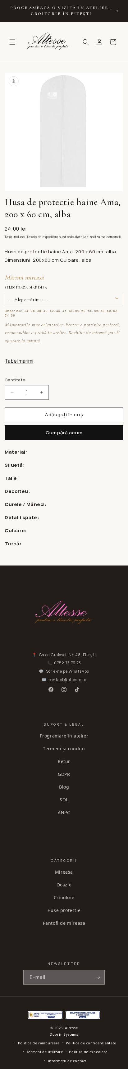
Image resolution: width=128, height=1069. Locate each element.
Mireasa (64, 872)
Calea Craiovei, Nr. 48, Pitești (67, 654)
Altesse (71, 1027)
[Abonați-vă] (97, 977)
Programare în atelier (64, 736)
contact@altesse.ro (67, 679)
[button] (12, 42)
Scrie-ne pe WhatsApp (67, 671)
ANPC (64, 812)
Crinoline (64, 897)
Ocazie (64, 885)
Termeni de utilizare (45, 1051)
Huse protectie (64, 910)
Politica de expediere (88, 1051)
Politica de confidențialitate (91, 1043)
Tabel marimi (19, 360)
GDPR (64, 774)
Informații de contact (67, 1060)
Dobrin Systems (64, 1034)
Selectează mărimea (26, 287)
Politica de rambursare (39, 1043)
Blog (64, 787)
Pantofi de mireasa (64, 923)
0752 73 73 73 (67, 663)
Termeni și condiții (64, 749)
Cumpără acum (64, 432)
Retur (64, 761)
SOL (64, 800)
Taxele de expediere (42, 237)
